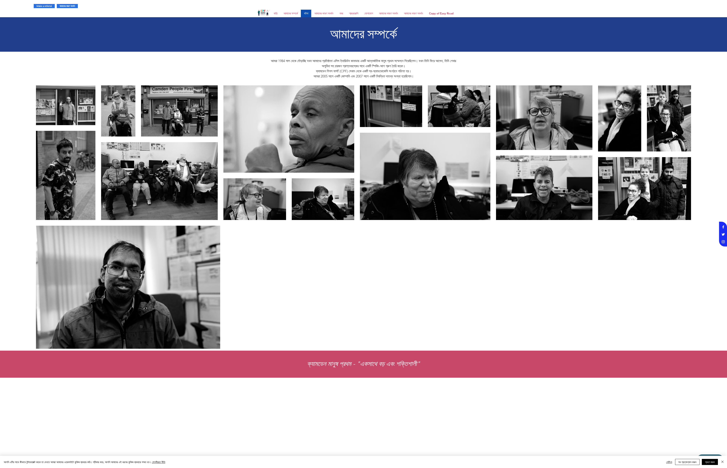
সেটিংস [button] (669, 462)
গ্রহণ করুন (710, 462)
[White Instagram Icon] (723, 242)
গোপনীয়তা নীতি (158, 462)
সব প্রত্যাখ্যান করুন (687, 462)
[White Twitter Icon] (723, 234)
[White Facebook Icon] (723, 227)
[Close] (722, 462)
